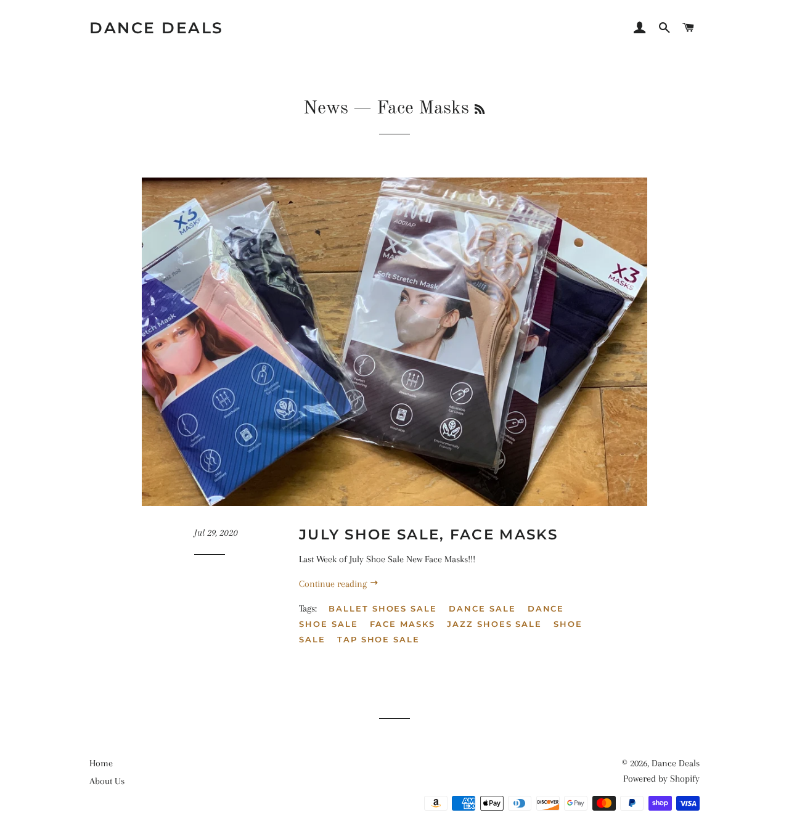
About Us (107, 781)
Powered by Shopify (661, 778)
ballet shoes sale (383, 608)
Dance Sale (482, 608)
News (325, 108)
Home (101, 763)
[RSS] (479, 110)
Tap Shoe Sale (378, 639)
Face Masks (403, 624)
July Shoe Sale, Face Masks (428, 534)
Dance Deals (156, 27)
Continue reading (334, 583)
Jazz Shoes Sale (494, 624)
